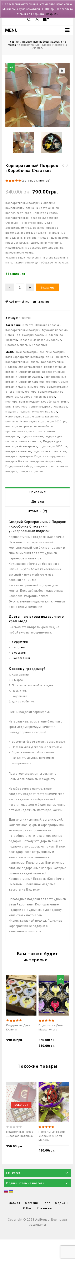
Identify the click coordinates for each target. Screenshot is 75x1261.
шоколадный (21, 658)
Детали (37, 502)
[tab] (37, 492)
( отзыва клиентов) (35, 180)
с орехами (19, 652)
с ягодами (19, 647)
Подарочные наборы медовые (42, 41)
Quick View (18, 984)
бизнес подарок (27, 351)
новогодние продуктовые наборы (29, 426)
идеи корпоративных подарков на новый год (36, 356)
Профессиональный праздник (26, 344)
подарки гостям (32, 436)
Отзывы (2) (37, 511)
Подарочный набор (18, 466)
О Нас (27, 1208)
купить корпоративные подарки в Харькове (36, 406)
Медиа (60, 1203)
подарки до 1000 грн (53, 446)
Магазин (31, 1203)
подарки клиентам (18, 451)
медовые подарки (18, 411)
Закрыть (52, 14)
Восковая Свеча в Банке (67, 168)
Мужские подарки (54, 330)
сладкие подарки (31, 471)
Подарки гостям (33, 335)
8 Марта (28, 325)
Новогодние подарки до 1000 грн (43, 421)
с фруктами (20, 641)
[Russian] (6, 1191)
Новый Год (12, 335)
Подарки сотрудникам (49, 456)
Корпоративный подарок (37, 396)
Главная (14, 41)
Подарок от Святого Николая (63, 168)
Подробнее (31, 1091)
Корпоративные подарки (22, 330)
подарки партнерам (19, 456)
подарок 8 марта (17, 461)
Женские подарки (47, 325)
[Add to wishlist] (25, 984)
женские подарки (52, 351)
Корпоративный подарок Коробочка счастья (36, 401)
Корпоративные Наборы (22, 361)
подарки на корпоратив (49, 451)
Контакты (44, 1208)
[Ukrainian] (11, 1191)
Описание (37, 492)
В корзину (47, 287)
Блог (46, 1203)
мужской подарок (44, 411)
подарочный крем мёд (45, 461)
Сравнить (43, 302)
